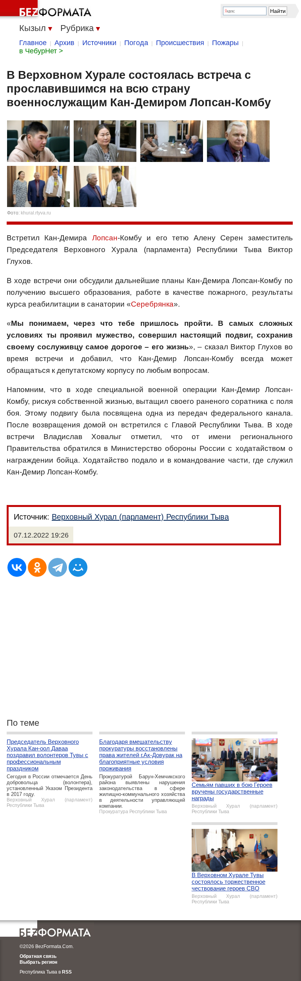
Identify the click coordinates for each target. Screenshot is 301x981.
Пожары (225, 43)
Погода (136, 43)
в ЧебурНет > (41, 51)
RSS (67, 972)
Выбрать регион (38, 962)
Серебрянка (152, 304)
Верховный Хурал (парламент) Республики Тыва (140, 516)
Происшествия (180, 43)
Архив (64, 43)
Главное (33, 43)
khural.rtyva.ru (36, 213)
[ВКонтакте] (16, 567)
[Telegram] (57, 567)
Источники (99, 43)
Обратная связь (38, 956)
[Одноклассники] (37, 567)
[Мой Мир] (78, 567)
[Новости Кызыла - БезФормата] (47, 10)
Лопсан (105, 238)
